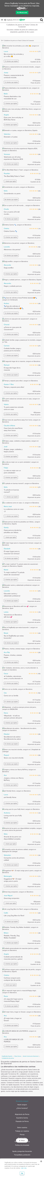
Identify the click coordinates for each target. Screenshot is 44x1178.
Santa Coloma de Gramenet (30, 1056)
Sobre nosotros (22, 1127)
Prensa (22, 1134)
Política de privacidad (22, 1145)
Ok (22, 1173)
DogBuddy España (7, 1056)
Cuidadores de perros (8, 1058)
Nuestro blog (22, 1138)
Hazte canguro (22, 1105)
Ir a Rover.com (22, 12)
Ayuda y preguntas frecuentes (22, 1151)
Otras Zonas (17, 1056)
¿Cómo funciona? (22, 1108)
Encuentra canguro (22, 1101)
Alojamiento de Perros (22, 1114)
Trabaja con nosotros (22, 1131)
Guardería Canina (22, 1118)
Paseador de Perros (22, 1121)
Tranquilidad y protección (22, 1155)
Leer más (24, 1168)
